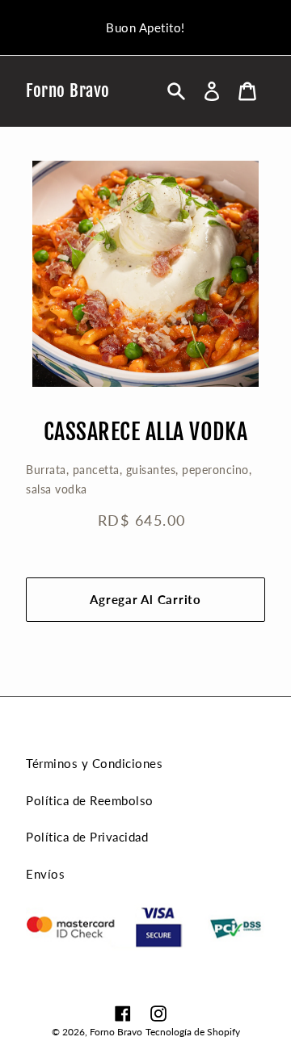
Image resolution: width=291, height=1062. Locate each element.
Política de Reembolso (90, 800)
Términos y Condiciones (94, 763)
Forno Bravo (68, 91)
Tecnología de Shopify (193, 1032)
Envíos (45, 874)
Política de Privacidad (87, 836)
